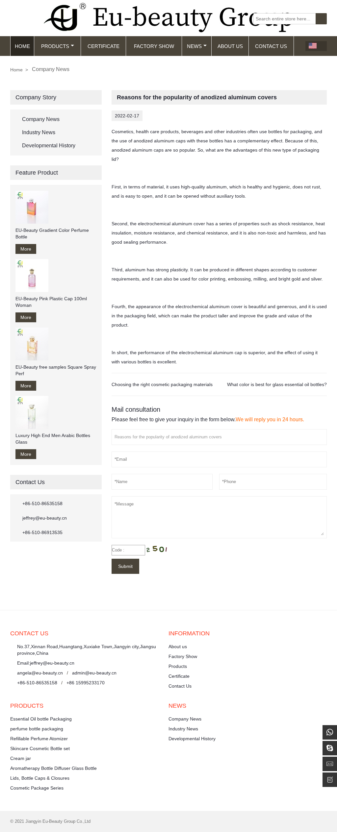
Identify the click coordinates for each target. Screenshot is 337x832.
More (25, 249)
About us (177, 646)
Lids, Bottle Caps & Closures (39, 778)
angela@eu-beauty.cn (40, 672)
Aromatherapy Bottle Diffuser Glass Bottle (53, 768)
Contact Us (271, 46)
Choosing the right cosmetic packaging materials (162, 384)
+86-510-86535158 (42, 503)
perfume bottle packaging (36, 728)
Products (55, 46)
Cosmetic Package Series (37, 788)
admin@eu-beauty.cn (94, 672)
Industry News (38, 132)
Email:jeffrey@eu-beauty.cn (45, 663)
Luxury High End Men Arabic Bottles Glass (52, 439)
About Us (230, 46)
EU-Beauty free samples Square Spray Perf (55, 370)
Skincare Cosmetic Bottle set (40, 748)
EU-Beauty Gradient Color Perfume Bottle (52, 233)
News (194, 46)
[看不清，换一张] (158, 550)
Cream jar (20, 758)
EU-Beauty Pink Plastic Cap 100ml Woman (51, 302)
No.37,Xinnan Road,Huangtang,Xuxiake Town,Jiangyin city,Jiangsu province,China (86, 650)
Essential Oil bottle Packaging (41, 719)
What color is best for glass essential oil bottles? (277, 384)
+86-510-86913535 (42, 532)
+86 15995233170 (85, 682)
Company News (41, 119)
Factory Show (154, 46)
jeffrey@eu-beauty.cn (44, 518)
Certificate (103, 46)
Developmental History (48, 145)
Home (22, 46)
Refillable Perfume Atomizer (39, 738)
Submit (125, 566)
